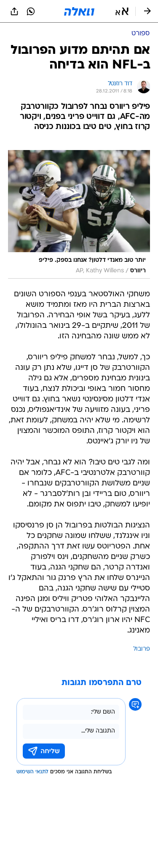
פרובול (141, 649)
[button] (122, 11)
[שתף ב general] (14, 11)
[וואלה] (79, 11)
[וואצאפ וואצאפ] (31, 11)
